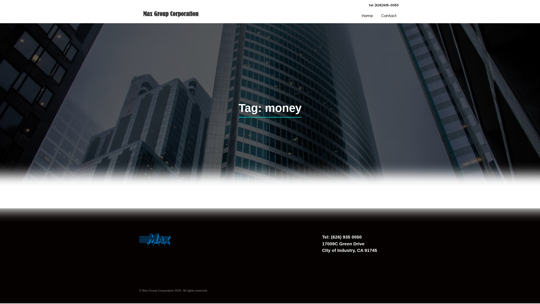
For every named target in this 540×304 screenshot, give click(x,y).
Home (367, 15)
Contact (389, 15)
